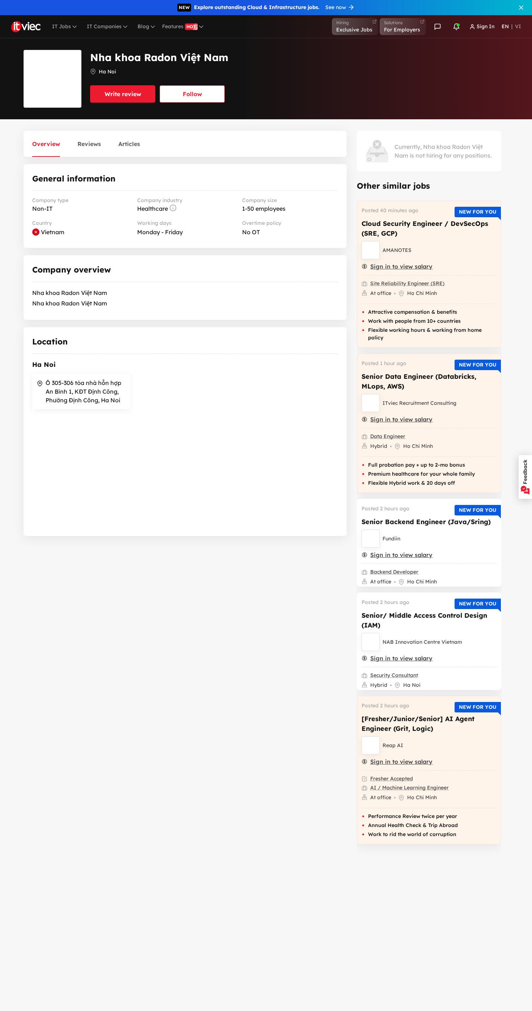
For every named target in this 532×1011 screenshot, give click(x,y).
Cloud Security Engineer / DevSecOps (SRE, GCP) (425, 228)
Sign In (485, 26)
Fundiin (391, 538)
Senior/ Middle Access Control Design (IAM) (424, 620)
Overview (46, 143)
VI (518, 26)
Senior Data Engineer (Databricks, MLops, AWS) (419, 381)
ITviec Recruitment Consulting (419, 403)
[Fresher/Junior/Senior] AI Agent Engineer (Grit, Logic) (418, 724)
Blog (143, 26)
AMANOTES (397, 250)
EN (505, 26)
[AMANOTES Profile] (371, 250)
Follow (192, 94)
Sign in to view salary (401, 266)
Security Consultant (394, 675)
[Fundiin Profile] (371, 539)
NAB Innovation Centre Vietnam (422, 642)
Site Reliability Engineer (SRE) (407, 283)
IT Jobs (61, 26)
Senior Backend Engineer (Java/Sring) (426, 522)
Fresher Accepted (391, 778)
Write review (123, 94)
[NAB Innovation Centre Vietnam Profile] (371, 642)
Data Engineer (387, 436)
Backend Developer (394, 572)
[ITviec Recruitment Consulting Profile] (371, 403)
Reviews (89, 143)
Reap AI (393, 745)
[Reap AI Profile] (371, 745)
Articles (129, 143)
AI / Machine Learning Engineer (409, 787)
